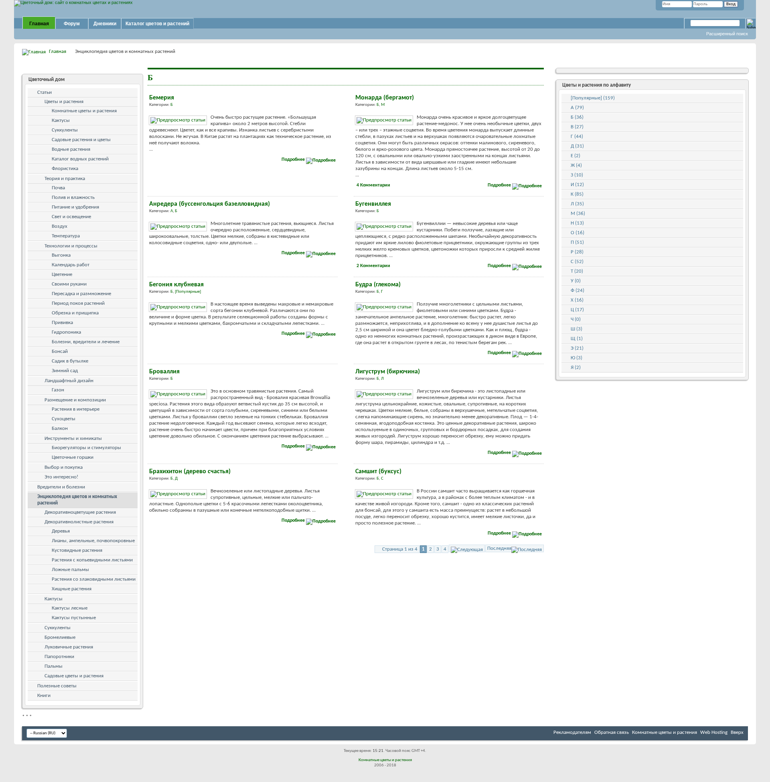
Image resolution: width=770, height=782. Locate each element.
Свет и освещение (71, 216)
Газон (58, 390)
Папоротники (59, 656)
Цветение (62, 274)
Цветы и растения (64, 101)
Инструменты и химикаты (73, 438)
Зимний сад (65, 370)
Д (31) (577, 146)
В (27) (577, 127)
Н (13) (577, 223)
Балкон (60, 428)
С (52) (577, 261)
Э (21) (577, 348)
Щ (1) (577, 338)
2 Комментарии (373, 265)
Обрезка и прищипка (75, 313)
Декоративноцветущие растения (80, 512)
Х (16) (577, 300)
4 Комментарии (373, 185)
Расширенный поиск (727, 33)
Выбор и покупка (64, 467)
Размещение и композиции (75, 400)
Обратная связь (611, 732)
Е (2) (575, 155)
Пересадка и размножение (81, 293)
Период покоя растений (78, 303)
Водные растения (71, 149)
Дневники (104, 23)
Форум (72, 23)
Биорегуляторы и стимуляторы (86, 447)
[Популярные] (188, 292)
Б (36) (577, 117)
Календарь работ (70, 264)
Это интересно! (61, 477)
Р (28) (577, 252)
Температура (66, 236)
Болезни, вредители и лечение (86, 341)
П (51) (577, 242)
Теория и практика (65, 178)
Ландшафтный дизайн (69, 380)
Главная (39, 23)
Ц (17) (577, 309)
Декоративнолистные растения (79, 522)
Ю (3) (576, 358)
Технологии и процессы (71, 246)
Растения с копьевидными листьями (92, 560)
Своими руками (69, 284)
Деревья (61, 531)
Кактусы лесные (69, 608)
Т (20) (577, 271)
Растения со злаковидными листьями (94, 579)
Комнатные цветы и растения (84, 110)
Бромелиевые (60, 637)
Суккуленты (65, 130)
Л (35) (577, 204)
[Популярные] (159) (593, 98)
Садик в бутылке (70, 361)
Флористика (65, 168)
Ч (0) (576, 319)
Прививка (62, 322)
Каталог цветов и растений (157, 23)
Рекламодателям (572, 732)
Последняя (499, 548)
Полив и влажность (73, 197)
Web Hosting (713, 732)
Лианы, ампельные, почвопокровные (93, 540)
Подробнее (294, 159)
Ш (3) (576, 329)
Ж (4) (576, 165)
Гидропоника (66, 332)
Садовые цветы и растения (74, 676)
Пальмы (54, 666)
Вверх (737, 732)
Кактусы (61, 120)
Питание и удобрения (75, 207)
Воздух (59, 226)
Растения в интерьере (75, 409)
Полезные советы (57, 686)
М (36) (578, 213)
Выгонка (61, 255)
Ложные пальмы (70, 569)
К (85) (577, 194)
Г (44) (577, 136)
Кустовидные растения (77, 550)
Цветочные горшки (72, 457)
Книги (44, 695)
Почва (58, 187)
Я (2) (576, 367)
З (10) (577, 175)
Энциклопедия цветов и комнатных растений (77, 500)
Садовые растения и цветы (81, 139)
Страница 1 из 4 (399, 549)
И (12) (577, 184)
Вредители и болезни (61, 487)
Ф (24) (577, 290)
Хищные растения (71, 589)
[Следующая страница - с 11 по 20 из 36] (467, 548)
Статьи (44, 92)
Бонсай (60, 351)
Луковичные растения (69, 647)
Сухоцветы (63, 418)
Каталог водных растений (80, 159)
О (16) (577, 232)
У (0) (576, 281)
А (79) (577, 107)
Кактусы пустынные (74, 617)
